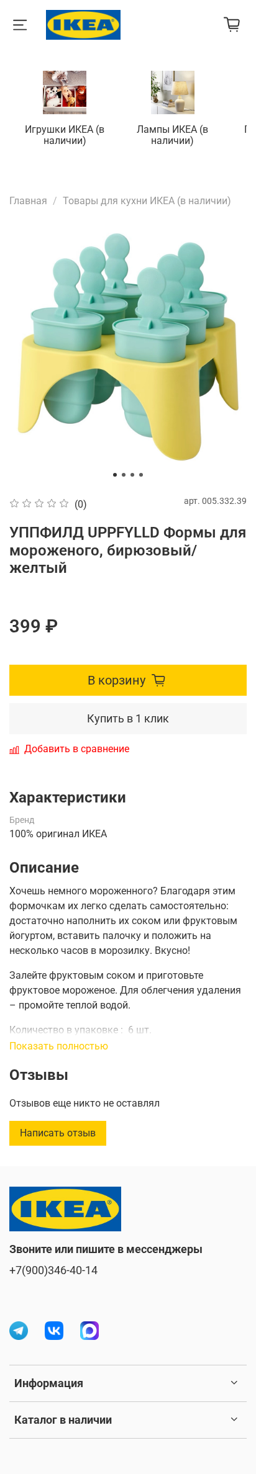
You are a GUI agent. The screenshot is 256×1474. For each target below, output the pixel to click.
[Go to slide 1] (115, 475)
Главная (28, 201)
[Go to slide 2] (124, 475)
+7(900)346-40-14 (53, 1270)
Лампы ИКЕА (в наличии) (172, 135)
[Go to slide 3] (132, 475)
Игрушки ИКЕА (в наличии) (64, 135)
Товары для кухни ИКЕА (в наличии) (147, 201)
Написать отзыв (58, 1133)
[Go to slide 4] (141, 475)
